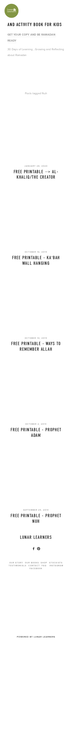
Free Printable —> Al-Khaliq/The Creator (36, 174)
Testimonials (17, 565)
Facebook (36, 568)
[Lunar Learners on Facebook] (33, 548)
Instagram (56, 565)
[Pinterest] (38, 548)
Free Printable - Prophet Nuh (36, 518)
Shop (44, 562)
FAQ (44, 565)
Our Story (16, 562)
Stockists (56, 562)
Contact (34, 565)
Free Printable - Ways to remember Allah (36, 346)
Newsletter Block (35, 586)
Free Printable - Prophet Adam (36, 432)
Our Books (32, 562)
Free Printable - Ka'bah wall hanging (36, 260)
